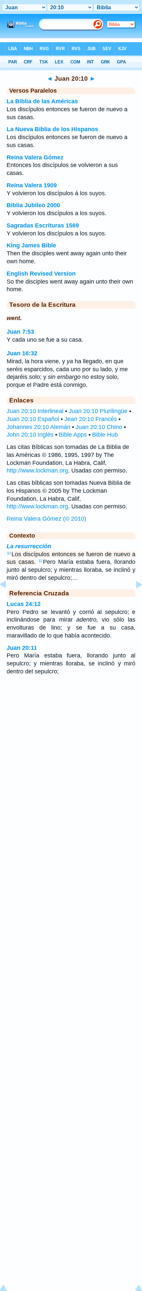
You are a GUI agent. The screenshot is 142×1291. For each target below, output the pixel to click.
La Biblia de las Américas (42, 101)
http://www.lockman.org (37, 470)
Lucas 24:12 (24, 604)
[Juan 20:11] (133, 599)
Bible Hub (105, 434)
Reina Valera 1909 (32, 185)
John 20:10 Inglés (30, 434)
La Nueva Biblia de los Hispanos (52, 129)
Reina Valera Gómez (35, 157)
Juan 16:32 (22, 353)
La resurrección (29, 546)
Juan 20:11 (22, 648)
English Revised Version (41, 273)
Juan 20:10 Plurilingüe (98, 411)
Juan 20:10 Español (33, 419)
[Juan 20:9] (8, 599)
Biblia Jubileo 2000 (33, 205)
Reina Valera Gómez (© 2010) (46, 518)
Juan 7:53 (20, 331)
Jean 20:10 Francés (90, 419)
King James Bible (31, 245)
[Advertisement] (71, 733)
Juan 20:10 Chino (99, 427)
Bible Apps (73, 434)
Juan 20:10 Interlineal (35, 411)
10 (9, 553)
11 (40, 561)
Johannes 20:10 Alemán (38, 427)
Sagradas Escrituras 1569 (43, 225)
